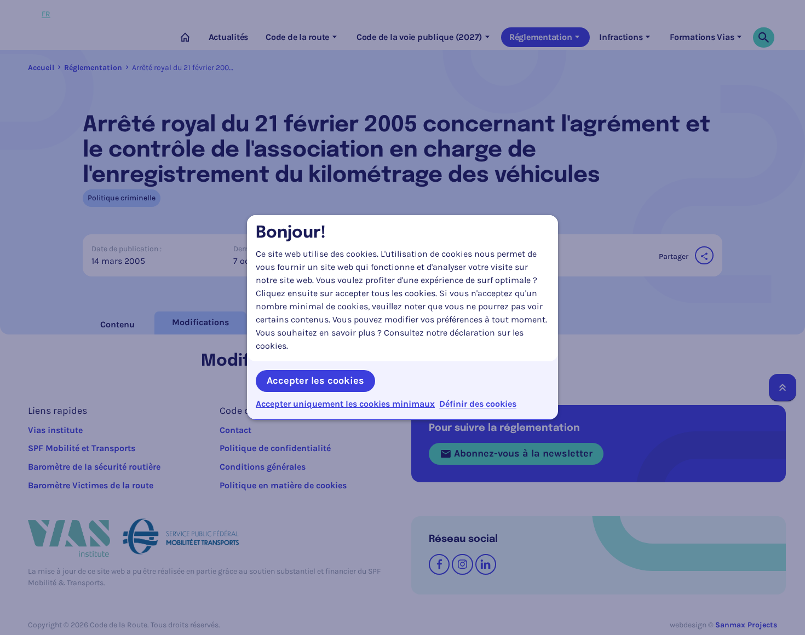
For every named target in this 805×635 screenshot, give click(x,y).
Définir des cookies (477, 404)
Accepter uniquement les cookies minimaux (345, 404)
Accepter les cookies (315, 380)
